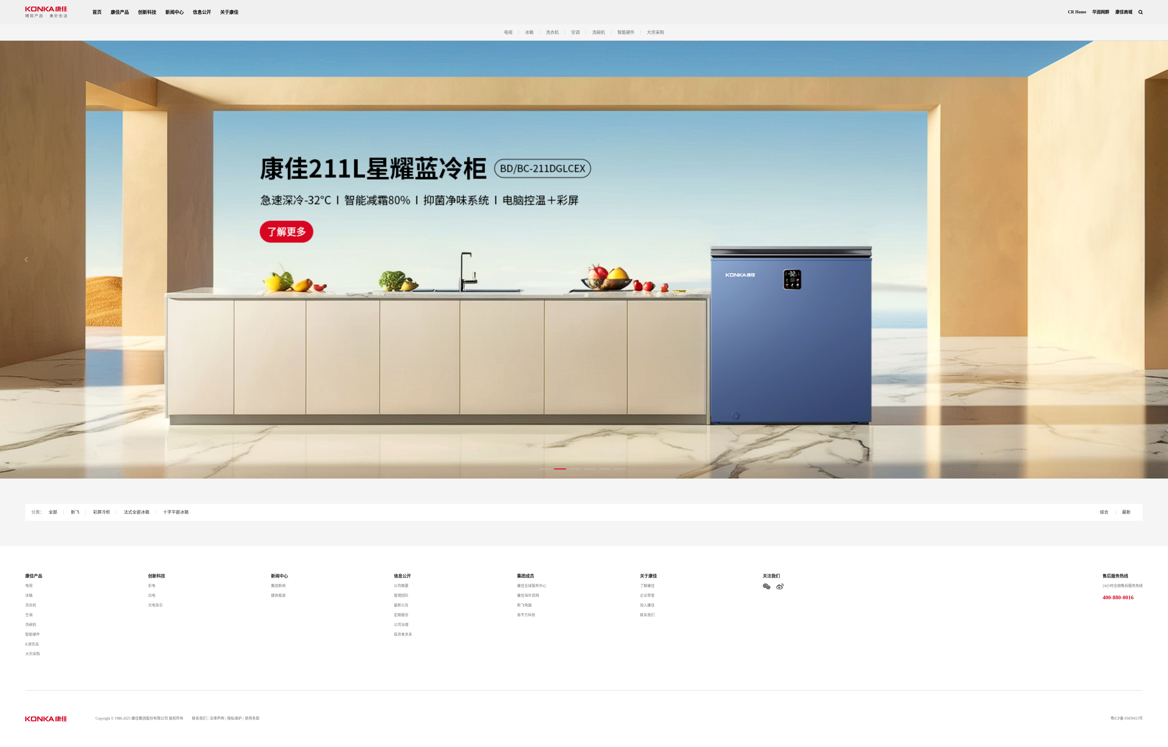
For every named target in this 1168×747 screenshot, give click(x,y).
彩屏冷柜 (101, 512)
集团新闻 (278, 586)
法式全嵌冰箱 (136, 512)
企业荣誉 (647, 595)
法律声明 (217, 718)
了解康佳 (647, 586)
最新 (1126, 512)
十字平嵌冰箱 (176, 512)
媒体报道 (278, 595)
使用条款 (252, 718)
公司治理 (401, 625)
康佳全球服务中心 (531, 586)
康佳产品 (120, 12)
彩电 (151, 586)
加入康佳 (647, 605)
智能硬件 (625, 32)
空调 (575, 32)
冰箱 (529, 32)
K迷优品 (32, 644)
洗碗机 (598, 32)
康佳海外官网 (528, 595)
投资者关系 (403, 634)
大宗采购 (655, 32)
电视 (508, 32)
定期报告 (401, 615)
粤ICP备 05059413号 (1127, 718)
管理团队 (401, 595)
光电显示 (155, 605)
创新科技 (147, 12)
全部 (53, 512)
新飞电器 (524, 605)
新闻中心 (174, 12)
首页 (97, 12)
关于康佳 (229, 12)
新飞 (75, 512)
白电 (151, 595)
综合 (1105, 512)
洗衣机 (552, 32)
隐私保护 (234, 718)
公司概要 (401, 586)
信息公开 (202, 12)
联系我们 (647, 615)
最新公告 (401, 605)
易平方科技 (526, 615)
